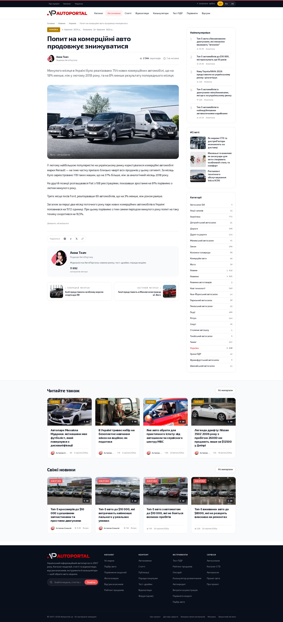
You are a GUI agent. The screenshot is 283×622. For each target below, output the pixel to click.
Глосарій (177, 572)
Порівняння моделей (115, 572)
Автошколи (213, 572)
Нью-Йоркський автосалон (211, 294)
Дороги (211, 228)
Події (211, 312)
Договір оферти (170, 616)
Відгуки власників (113, 584)
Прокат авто (213, 578)
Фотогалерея (111, 578)
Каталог (67, 3)
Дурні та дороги (211, 234)
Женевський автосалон (211, 240)
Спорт (211, 324)
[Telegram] (64, 238)
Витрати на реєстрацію (185, 590)
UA (220, 4)
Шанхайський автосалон (211, 366)
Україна (53, 29)
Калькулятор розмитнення (187, 578)
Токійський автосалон (211, 336)
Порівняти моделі (182, 596)
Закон (211, 246)
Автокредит (179, 584)
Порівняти (192, 13)
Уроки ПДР (211, 354)
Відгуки (206, 13)
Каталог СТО (213, 566)
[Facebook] (70, 238)
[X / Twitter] (76, 238)
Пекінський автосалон (211, 306)
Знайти (91, 582)
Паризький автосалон (211, 300)
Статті (128, 13)
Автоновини (114, 13)
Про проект (54, 3)
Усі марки (109, 560)
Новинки (211, 276)
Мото (211, 264)
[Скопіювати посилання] (82, 238)
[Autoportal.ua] (67, 13)
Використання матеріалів (193, 616)
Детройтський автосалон (211, 222)
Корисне (79, 3)
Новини (211, 270)
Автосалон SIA (211, 204)
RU (226, 4)
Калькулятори (161, 13)
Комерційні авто (211, 258)
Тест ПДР (178, 13)
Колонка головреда (211, 252)
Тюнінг (211, 342)
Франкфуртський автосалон (211, 360)
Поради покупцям (148, 578)
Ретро (211, 318)
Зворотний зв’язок (227, 616)
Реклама (212, 616)
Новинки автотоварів (211, 282)
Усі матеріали (225, 390)
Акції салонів (211, 210)
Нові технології (211, 288)
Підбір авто (110, 566)
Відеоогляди (142, 13)
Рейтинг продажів (114, 590)
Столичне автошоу (211, 330)
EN (232, 4)
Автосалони (213, 560)
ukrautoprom (63, 223)
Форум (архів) (146, 596)
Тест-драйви (145, 584)
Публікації (144, 572)
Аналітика (211, 216)
